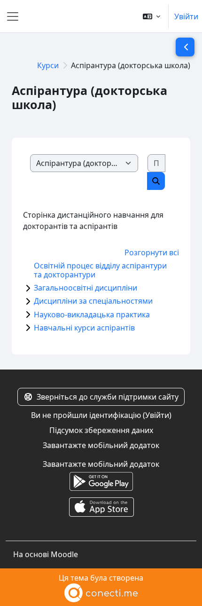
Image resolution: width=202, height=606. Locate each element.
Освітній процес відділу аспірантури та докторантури (100, 270)
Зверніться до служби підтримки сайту (108, 397)
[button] (151, 16)
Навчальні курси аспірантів (84, 328)
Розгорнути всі (151, 252)
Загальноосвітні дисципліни (85, 288)
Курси (48, 65)
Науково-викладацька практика (92, 314)
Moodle (64, 554)
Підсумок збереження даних (101, 430)
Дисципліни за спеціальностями (93, 301)
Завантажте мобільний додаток (101, 445)
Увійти (186, 16)
